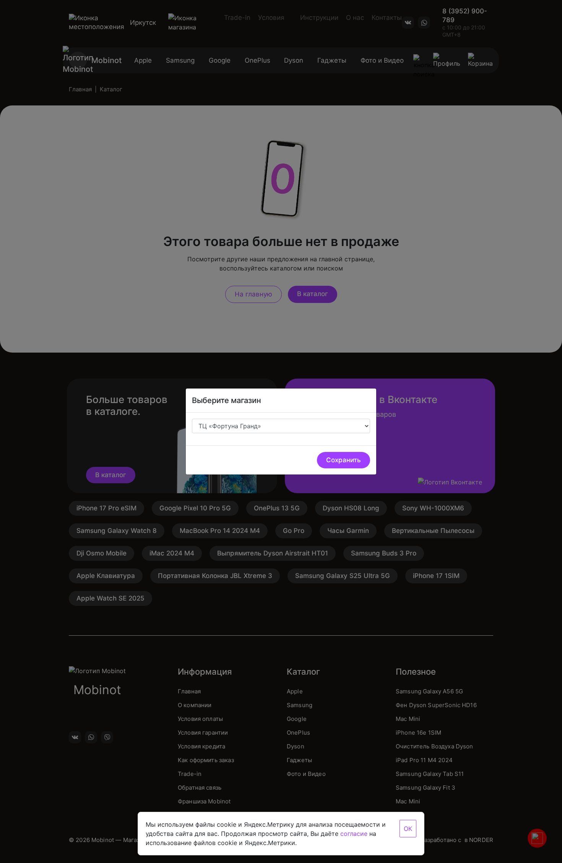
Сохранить (343, 460)
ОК (408, 828)
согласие (353, 833)
